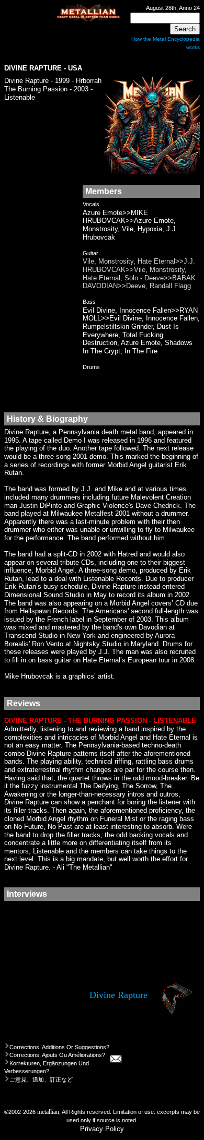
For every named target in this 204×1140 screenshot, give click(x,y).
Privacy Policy (102, 1129)
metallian (48, 1112)
